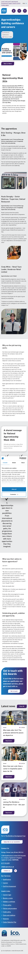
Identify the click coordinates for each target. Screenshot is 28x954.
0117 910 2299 (5, 863)
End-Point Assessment (9, 886)
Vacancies (6, 919)
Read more (9, 741)
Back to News (8, 64)
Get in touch (14, 691)
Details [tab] (14, 462)
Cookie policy (7, 912)
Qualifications (7, 879)
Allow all (14, 489)
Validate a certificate (9, 902)
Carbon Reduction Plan (9, 922)
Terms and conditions (9, 915)
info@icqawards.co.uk (7, 867)
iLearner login (7, 895)
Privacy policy (7, 905)
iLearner (5, 883)
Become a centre (8, 898)
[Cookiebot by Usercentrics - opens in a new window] (19, 458)
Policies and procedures (10, 908)
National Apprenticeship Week (10, 86)
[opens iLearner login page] (14, 11)
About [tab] (23, 462)
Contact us (7, 871)
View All (21, 706)
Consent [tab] (5, 462)
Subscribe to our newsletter (12, 842)
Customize (13, 494)
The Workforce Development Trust (15, 836)
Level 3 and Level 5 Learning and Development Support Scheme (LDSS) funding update (10, 3)
